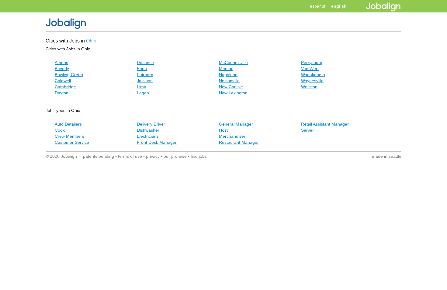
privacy (153, 156)
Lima (141, 86)
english (339, 6)
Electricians (148, 136)
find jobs (199, 156)
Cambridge (65, 86)
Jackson (145, 80)
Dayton (61, 92)
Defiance (145, 62)
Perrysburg (311, 62)
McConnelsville (233, 62)
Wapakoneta (313, 74)
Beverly (62, 68)
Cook (60, 130)
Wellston (309, 86)
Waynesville (312, 80)
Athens (61, 62)
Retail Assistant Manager (325, 124)
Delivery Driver (151, 124)
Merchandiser (232, 136)
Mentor (226, 68)
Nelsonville (229, 80)
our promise (175, 156)
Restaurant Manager (239, 142)
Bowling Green (69, 74)
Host (223, 130)
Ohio (91, 40)
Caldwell (63, 80)
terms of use (130, 156)
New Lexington (233, 92)
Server (307, 130)
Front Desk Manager (157, 142)
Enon (142, 68)
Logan (143, 92)
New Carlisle (231, 86)
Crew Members (69, 136)
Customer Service (72, 142)
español (317, 6)
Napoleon (228, 74)
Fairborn (145, 74)
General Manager (236, 124)
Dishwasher (148, 130)
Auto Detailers (68, 124)
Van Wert (310, 68)
